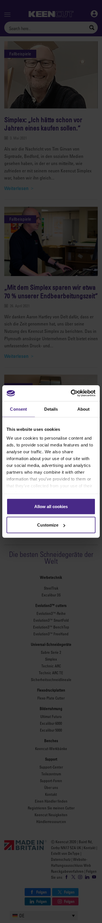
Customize (47, 525)
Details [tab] (51, 408)
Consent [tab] (18, 408)
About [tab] (83, 408)
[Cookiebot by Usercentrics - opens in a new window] (71, 393)
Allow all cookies (51, 506)
